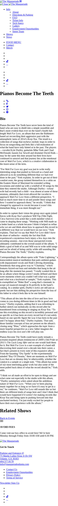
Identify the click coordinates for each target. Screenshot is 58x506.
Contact (10, 45)
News (9, 37)
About (15, 12)
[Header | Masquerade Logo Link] (9, 1)
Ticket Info (17, 20)
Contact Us (11, 469)
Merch (9, 47)
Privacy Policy (13, 475)
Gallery (16, 26)
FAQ (14, 17)
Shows (9, 34)
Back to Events (7, 418)
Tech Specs (18, 23)
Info (8, 9)
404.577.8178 (7, 461)
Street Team (18, 31)
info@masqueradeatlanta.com (14, 464)
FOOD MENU (13, 42)
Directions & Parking (22, 15)
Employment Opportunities (25, 28)
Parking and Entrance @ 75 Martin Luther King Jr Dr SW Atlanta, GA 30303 (16, 456)
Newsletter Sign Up (9, 483)
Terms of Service (14, 477)
